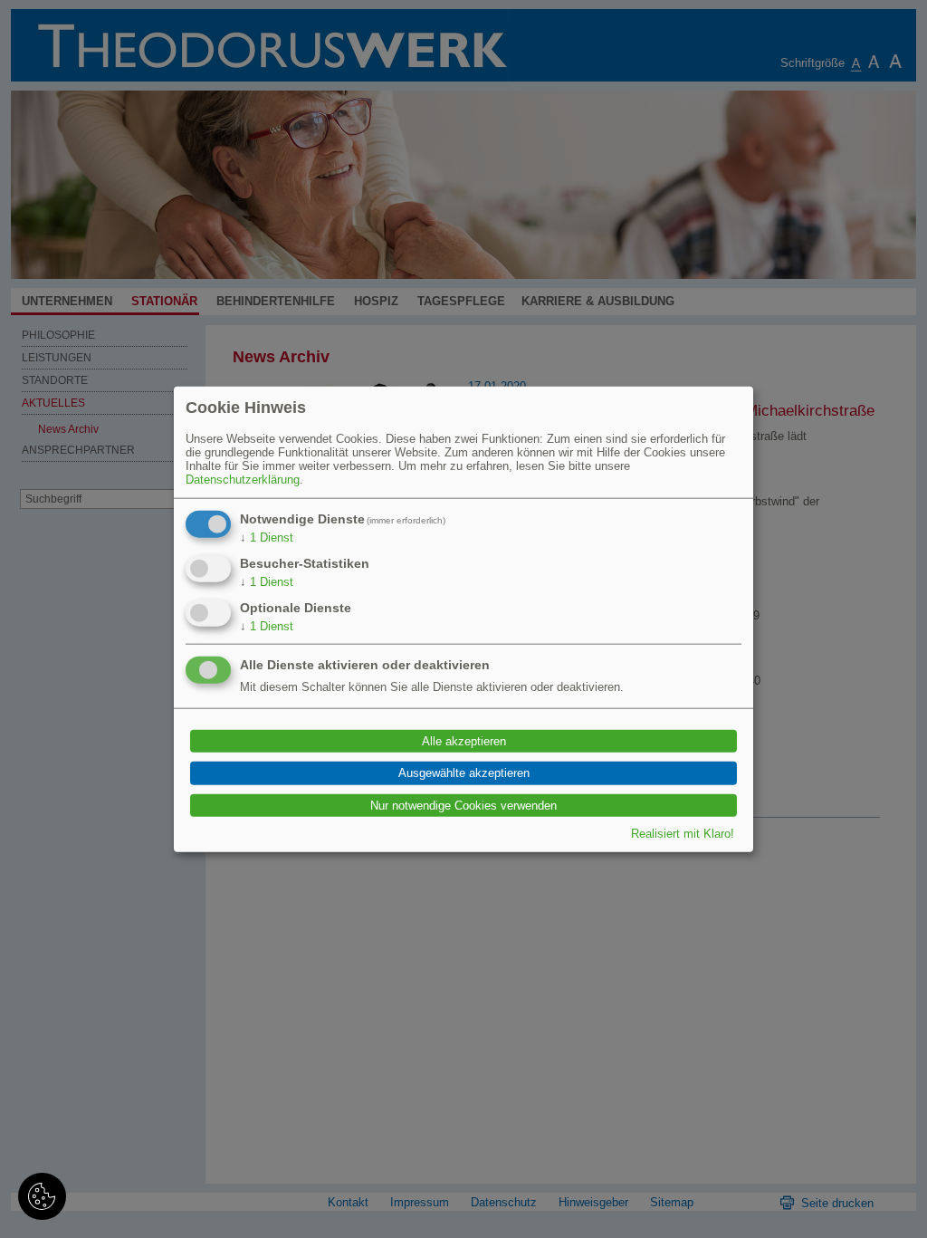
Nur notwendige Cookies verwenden (463, 804)
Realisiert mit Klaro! (682, 833)
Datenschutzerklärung (243, 478)
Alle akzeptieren (464, 741)
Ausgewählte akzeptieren (464, 773)
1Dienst (266, 536)
